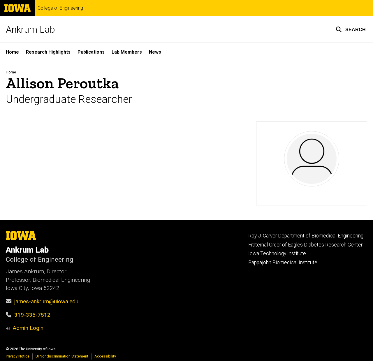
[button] (350, 29)
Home (12, 52)
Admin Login (28, 328)
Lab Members (127, 52)
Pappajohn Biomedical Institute (282, 262)
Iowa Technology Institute (277, 253)
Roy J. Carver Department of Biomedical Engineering (305, 236)
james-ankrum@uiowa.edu (46, 301)
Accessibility (105, 356)
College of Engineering (60, 8)
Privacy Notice (17, 356)
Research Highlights (48, 52)
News (155, 52)
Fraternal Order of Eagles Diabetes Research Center (305, 245)
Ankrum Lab (30, 29)
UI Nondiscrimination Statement (62, 356)
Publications (91, 52)
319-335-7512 (32, 314)
